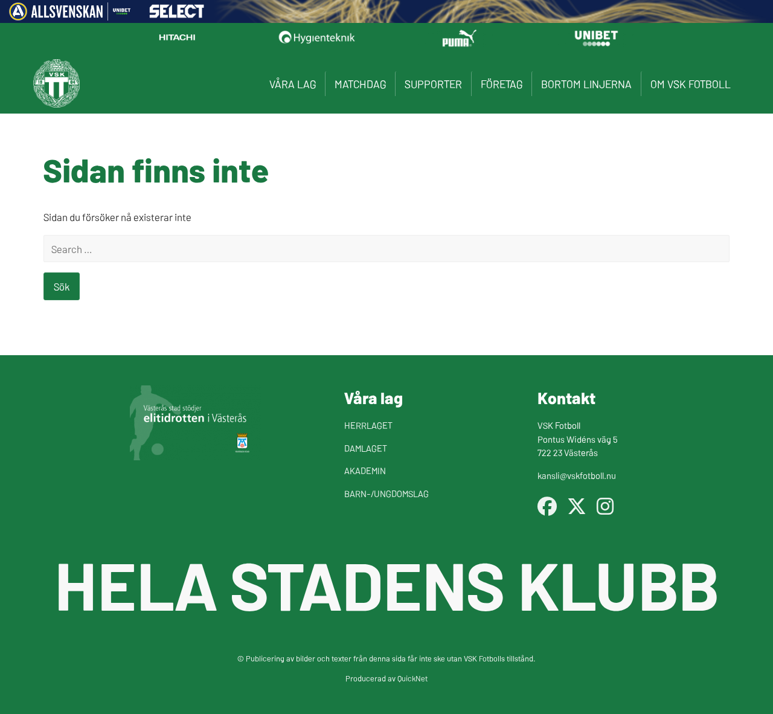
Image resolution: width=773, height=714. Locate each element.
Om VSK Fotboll (690, 83)
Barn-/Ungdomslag (386, 493)
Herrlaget (368, 425)
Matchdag (360, 83)
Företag (501, 83)
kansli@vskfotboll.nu (576, 475)
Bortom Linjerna (586, 83)
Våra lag (292, 83)
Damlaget (365, 448)
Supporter (433, 83)
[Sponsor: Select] (177, 14)
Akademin (365, 470)
